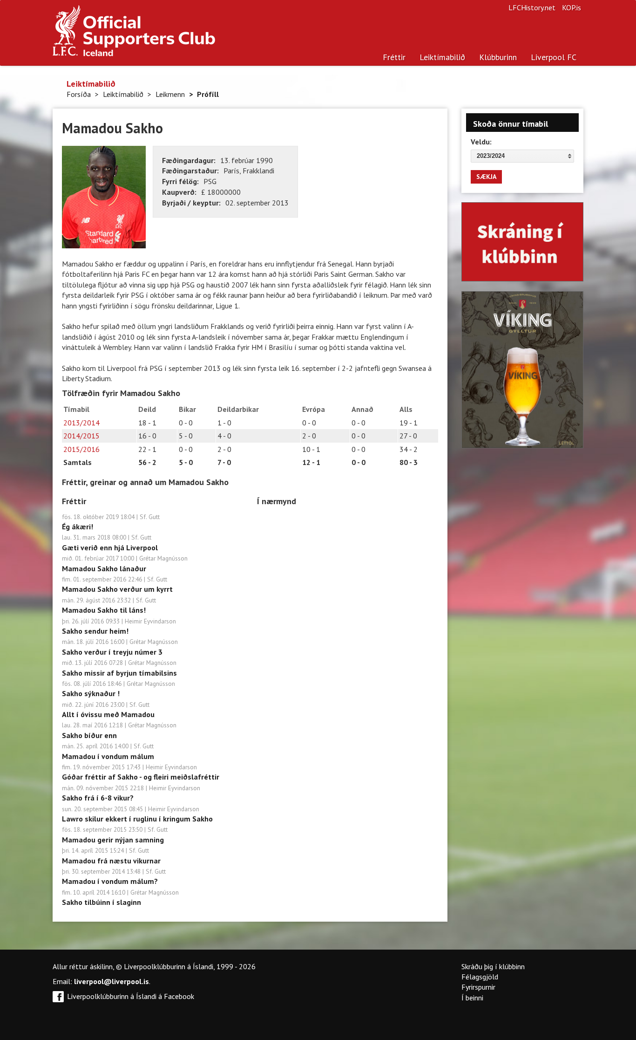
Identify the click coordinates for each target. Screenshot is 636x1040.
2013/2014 (81, 422)
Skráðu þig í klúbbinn (493, 966)
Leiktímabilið (442, 57)
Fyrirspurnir (478, 987)
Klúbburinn (498, 57)
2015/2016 (81, 449)
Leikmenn (170, 94)
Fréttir (394, 57)
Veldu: (481, 141)
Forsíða (79, 94)
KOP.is (571, 7)
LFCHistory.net (531, 7)
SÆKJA (486, 176)
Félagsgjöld (479, 976)
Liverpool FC (553, 57)
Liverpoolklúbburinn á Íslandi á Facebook (130, 996)
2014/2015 (81, 435)
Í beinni (472, 997)
